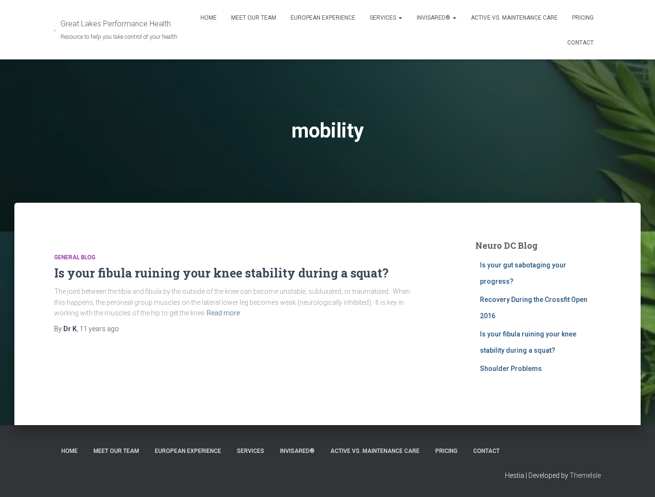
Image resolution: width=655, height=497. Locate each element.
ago (99, 329)
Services (384, 17)
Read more (223, 313)
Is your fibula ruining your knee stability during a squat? (221, 273)
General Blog (74, 257)
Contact (580, 42)
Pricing (583, 17)
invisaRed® (434, 17)
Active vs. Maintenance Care (514, 17)
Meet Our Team (253, 17)
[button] (400, 17)
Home (208, 17)
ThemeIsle (585, 475)
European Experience (323, 17)
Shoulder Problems (511, 368)
